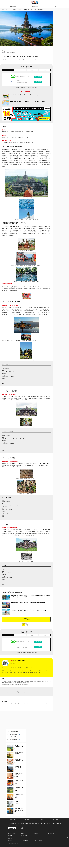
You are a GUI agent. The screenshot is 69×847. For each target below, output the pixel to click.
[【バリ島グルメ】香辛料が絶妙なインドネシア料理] (10, 795)
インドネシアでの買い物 (13, 736)
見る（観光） (21, 692)
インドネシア (14, 9)
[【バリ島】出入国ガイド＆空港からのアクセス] (10, 802)
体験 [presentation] (45, 70)
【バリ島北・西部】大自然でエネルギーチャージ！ (18, 768)
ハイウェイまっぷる (38, 840)
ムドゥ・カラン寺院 (6, 497)
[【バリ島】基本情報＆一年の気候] (10, 752)
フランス (41, 703)
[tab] (8, 70)
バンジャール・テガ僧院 (7, 431)
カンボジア (29, 703)
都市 (26, 692)
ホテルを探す (38, 76)
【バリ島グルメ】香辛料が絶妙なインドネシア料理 (18, 796)
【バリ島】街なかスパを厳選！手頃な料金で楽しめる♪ (18, 775)
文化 (9, 692)
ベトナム (23, 703)
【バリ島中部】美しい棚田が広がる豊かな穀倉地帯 (18, 789)
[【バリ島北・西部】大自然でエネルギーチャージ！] (10, 766)
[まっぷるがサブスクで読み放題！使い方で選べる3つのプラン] (5, 96)
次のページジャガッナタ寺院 (26, 619)
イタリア (46, 703)
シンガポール (35, 703)
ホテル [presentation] (8, 70)
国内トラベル (13, 6)
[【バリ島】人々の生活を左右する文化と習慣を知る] (10, 780)
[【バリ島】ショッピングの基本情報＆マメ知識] (10, 759)
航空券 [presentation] (32, 70)
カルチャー (56, 6)
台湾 (15, 703)
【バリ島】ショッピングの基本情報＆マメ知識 (18, 761)
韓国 (11, 703)
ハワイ (3, 703)
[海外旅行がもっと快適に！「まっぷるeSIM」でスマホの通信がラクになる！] (5, 102)
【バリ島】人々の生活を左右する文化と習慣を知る (18, 782)
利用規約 (36, 833)
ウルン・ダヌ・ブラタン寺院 (8, 364)
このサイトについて (11, 833)
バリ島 (19, 9)
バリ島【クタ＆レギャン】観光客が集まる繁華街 (18, 810)
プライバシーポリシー (52, 833)
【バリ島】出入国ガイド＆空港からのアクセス (18, 803)
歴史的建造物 (15, 692)
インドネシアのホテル (13, 739)
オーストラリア (5, 706)
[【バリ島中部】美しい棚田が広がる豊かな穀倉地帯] (10, 788)
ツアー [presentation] (20, 70)
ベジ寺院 (4, 565)
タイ (19, 703)
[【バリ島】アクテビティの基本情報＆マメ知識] (10, 745)
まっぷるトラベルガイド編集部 (12, 50)
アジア (9, 9)
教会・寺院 (5, 692)
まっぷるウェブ (4, 9)
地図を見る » (4, 373)
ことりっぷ (10, 840)
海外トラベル (35, 6)
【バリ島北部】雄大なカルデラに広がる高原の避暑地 (32, 9)
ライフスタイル (56, 819)
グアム (7, 703)
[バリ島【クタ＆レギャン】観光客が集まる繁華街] (10, 809)
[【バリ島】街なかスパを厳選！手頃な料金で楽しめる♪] (10, 773)
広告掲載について (24, 835)
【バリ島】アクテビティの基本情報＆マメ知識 (18, 747)
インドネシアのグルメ (13, 734)
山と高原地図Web (24, 840)
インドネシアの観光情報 (13, 731)
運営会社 (22, 833)
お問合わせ (10, 835)
